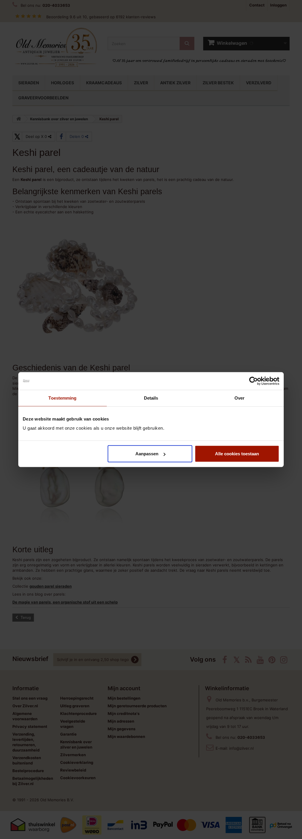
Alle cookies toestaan (237, 453)
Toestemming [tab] (62, 397)
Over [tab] (239, 397)
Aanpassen (146, 453)
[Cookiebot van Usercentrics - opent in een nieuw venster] (253, 380)
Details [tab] (151, 397)
